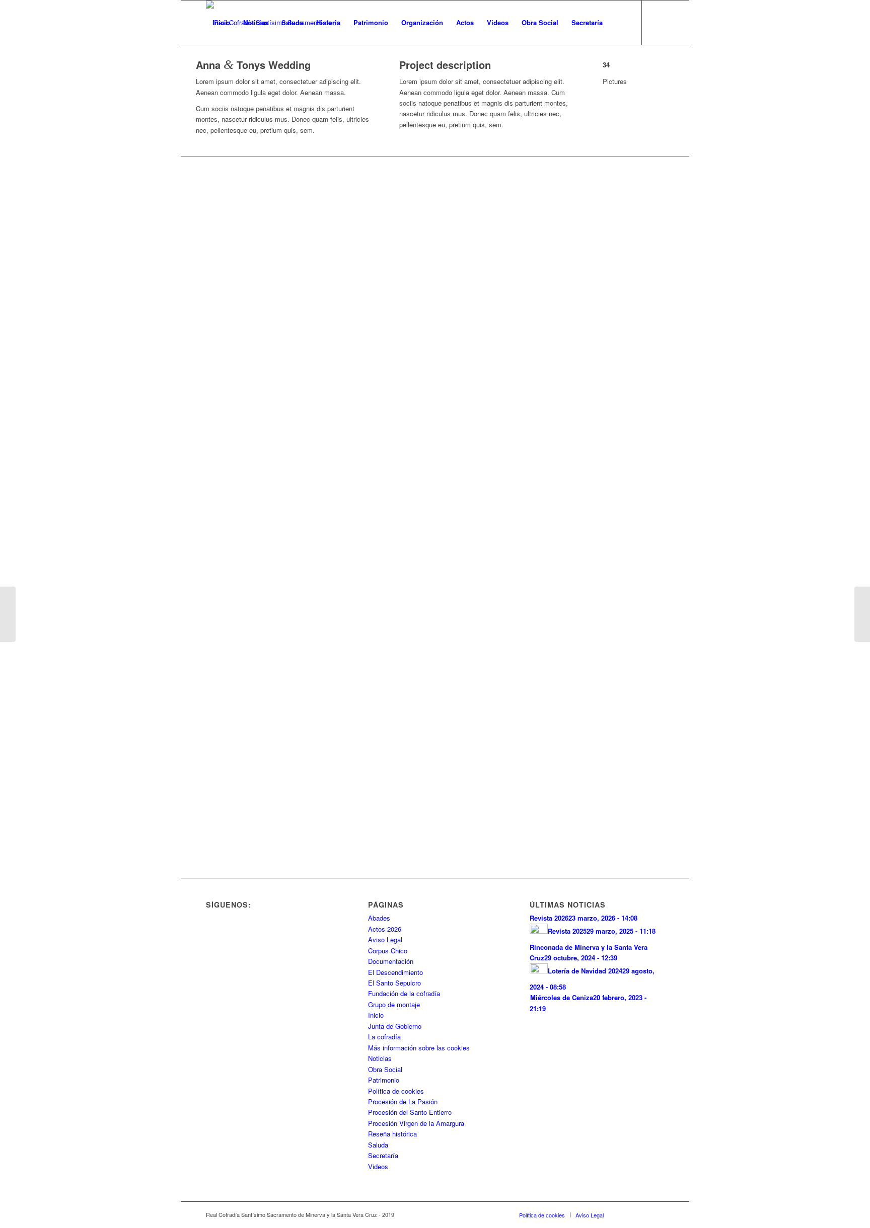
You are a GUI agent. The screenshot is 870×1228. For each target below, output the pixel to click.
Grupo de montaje (394, 1004)
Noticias (380, 1058)
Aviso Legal (385, 939)
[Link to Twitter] (224, 66)
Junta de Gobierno (394, 1026)
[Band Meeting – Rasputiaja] (8, 614)
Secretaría (383, 1155)
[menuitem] (221, 23)
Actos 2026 (384, 929)
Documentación (390, 961)
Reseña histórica (392, 1133)
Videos (378, 1166)
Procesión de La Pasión (403, 1101)
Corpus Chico (387, 950)
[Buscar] (619, 23)
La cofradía (384, 1036)
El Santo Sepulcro (394, 983)
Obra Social (385, 1069)
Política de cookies (396, 1091)
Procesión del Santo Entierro (410, 1112)
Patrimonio (383, 1080)
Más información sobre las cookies (419, 1047)
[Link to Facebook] (208, 66)
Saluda (378, 1145)
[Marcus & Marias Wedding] (862, 614)
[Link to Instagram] (239, 66)
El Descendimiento (395, 972)
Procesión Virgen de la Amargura (416, 1123)
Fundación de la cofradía (404, 993)
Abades (379, 918)
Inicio (376, 1015)
